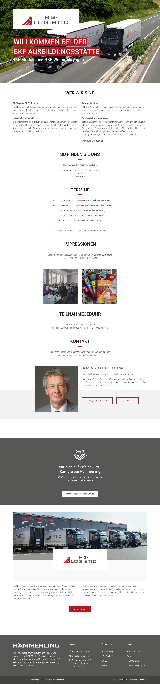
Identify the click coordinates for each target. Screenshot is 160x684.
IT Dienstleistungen (136, 665)
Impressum (122, 680)
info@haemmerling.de (82, 656)
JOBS (104, 661)
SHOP (105, 665)
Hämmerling (107, 651)
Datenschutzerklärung (138, 680)
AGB (114, 680)
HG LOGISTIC (133, 661)
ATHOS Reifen (108, 656)
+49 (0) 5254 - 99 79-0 (82, 651)
